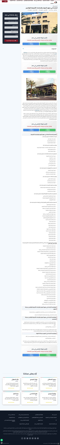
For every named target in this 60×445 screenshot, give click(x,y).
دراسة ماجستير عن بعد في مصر (24, 414)
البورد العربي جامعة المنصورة (24, 423)
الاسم (17, 16)
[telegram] (22, 438)
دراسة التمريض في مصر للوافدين (23, 417)
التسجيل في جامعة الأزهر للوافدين (37, 417)
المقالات (52, 3)
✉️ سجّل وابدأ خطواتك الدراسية (11, 40)
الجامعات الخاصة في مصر (25, 420)
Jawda (8, 443)
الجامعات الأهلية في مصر (38, 423)
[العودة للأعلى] (58, 444)
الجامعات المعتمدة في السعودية (51, 417)
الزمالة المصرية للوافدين (39, 414)
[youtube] (27, 438)
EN (56, 420)
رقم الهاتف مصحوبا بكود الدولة (13, 21)
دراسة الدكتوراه (40, 420)
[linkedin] (35, 438)
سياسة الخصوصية (12, 417)
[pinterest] (30, 438)
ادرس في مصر (54, 414)
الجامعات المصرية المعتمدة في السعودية (9, 421)
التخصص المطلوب (15, 25)
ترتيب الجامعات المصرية (53, 423)
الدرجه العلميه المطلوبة (14, 30)
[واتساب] (1, 440)
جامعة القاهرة (37, 110)
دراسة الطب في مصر (11, 414)
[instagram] (33, 438)
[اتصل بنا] (1, 443)
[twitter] (38, 438)
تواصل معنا (5, 1)
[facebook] (25, 438)
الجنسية (17, 34)
